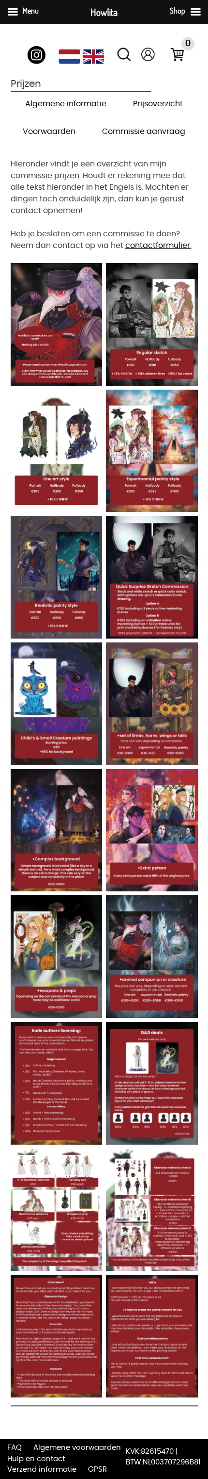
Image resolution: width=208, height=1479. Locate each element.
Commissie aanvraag (143, 131)
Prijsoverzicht (158, 104)
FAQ (14, 1447)
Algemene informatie (65, 104)
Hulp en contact (36, 1459)
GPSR (97, 1469)
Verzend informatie (41, 1469)
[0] (172, 56)
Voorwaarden (49, 131)
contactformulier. (158, 245)
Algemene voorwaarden (77, 1447)
